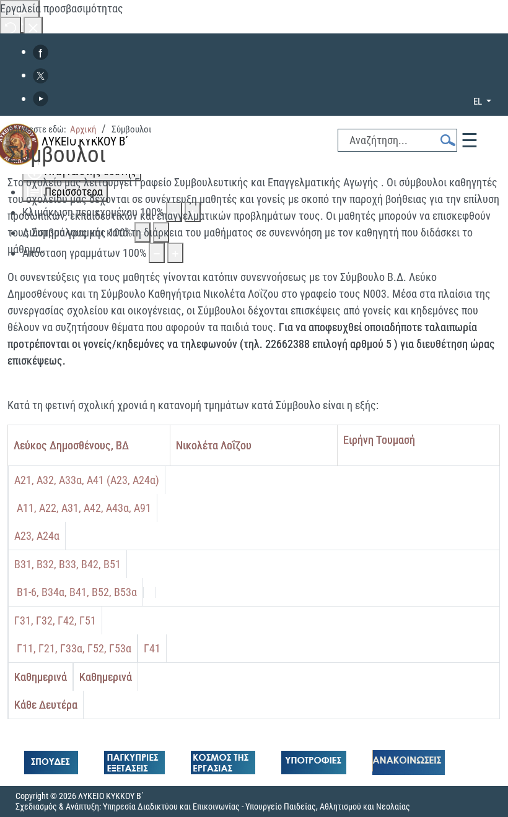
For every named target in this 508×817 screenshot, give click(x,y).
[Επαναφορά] (10, 27)
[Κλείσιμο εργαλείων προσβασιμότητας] (33, 27)
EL (478, 101)
